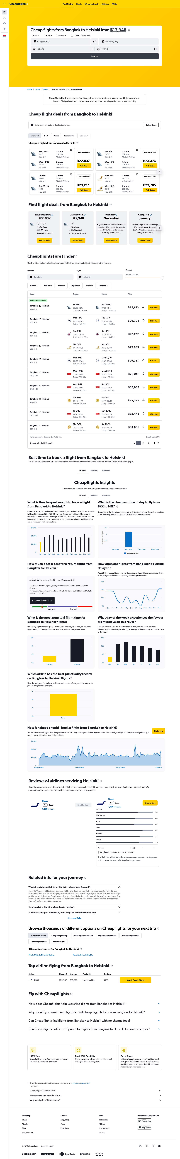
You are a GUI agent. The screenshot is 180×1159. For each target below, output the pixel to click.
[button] (4, 4)
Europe (37, 89)
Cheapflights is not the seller (42, 1090)
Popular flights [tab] (59, 942)
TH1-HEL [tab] (82, 470)
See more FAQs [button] (74, 918)
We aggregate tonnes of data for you (46, 1095)
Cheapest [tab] (35, 136)
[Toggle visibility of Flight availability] (131, 553)
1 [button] (138, 443)
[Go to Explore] (4, 28)
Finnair (45, 801)
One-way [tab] (84, 136)
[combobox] (36, 35)
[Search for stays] (4, 17)
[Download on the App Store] (145, 1127)
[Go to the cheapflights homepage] (19, 4)
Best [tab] (46, 136)
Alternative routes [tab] (38, 935)
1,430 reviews (48, 809)
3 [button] (148, 443)
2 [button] (143, 443)
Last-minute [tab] (69, 136)
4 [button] (154, 443)
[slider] (162, 277)
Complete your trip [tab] (59, 935)
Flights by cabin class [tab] (107, 935)
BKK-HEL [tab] (94, 470)
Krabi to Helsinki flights (83, 955)
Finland (45, 89)
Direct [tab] (56, 136)
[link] (44, 240)
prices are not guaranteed (81, 1083)
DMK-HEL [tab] (106, 470)
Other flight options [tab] (39, 942)
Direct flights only (83, 35)
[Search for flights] (4, 12)
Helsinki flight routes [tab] (130, 935)
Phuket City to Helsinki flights (41, 955)
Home (29, 89)
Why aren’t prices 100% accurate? (45, 1100)
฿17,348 (118, 29)
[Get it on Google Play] (145, 1120)
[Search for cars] (4, 23)
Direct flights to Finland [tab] (83, 935)
